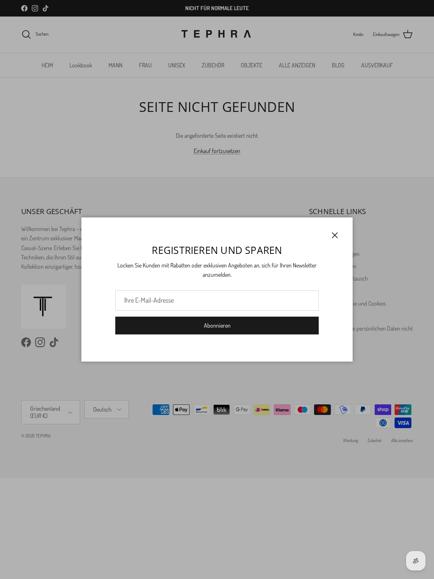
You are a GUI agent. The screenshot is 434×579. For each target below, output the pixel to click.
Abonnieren (217, 325)
